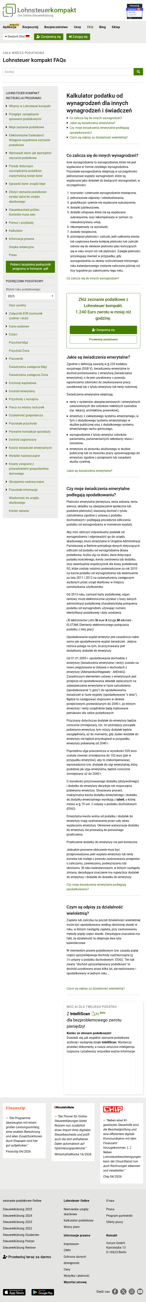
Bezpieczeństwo (56, 27)
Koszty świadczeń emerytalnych (30, 448)
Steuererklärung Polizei (18, 1241)
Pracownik (16, 358)
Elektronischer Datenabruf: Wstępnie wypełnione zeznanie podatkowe (29, 140)
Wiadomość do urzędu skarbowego (24, 500)
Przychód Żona (19, 351)
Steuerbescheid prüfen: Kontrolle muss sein (24, 212)
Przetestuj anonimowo (103, 339)
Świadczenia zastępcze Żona (28, 375)
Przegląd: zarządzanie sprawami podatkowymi (25, 116)
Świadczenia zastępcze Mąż (28, 367)
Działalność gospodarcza (26, 415)
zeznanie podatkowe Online (22, 1200)
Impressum (71, 1244)
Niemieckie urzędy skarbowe (76, 1211)
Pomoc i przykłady (21, 223)
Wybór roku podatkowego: (23, 289)
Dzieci (13, 334)
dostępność (72, 1263)
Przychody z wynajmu (23, 399)
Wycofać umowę (75, 1282)
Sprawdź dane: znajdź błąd (27, 184)
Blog (102, 27)
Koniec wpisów (19, 511)
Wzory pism (72, 1227)
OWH (67, 1250)
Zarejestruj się (50, 37)
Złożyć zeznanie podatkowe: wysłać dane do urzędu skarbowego (28, 196)
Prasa (13, 255)
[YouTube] (140, 1292)
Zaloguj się (80, 37)
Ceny (77, 27)
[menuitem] (17, 36)
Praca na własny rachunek (26, 407)
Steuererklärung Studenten (21, 1235)
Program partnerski (119, 1215)
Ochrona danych (75, 1257)
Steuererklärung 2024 (17, 1215)
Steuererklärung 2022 (17, 1228)
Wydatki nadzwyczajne (24, 456)
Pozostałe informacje (23, 490)
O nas (110, 1200)
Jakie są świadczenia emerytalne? (92, 123)
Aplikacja (9, 27)
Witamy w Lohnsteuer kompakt (30, 106)
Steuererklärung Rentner (19, 1247)
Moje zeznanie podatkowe (26, 127)
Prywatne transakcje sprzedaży (30, 431)
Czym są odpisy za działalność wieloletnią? (99, 137)
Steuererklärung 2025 (17, 1209)
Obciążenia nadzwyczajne (26, 482)
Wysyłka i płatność (76, 1275)
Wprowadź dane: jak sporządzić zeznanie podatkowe (30, 155)
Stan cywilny (17, 305)
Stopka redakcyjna (21, 247)
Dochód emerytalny (22, 391)
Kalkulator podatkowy (79, 1220)
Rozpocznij (30, 27)
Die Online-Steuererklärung (35, 15)
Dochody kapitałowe (22, 383)
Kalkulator (16, 230)
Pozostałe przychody (23, 423)
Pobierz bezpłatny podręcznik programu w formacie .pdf (30, 266)
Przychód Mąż (18, 342)
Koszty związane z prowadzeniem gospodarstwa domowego (29, 468)
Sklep (116, 27)
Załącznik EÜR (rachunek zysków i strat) (25, 316)
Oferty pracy (114, 1222)
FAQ (90, 27)
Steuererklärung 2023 (17, 1222)
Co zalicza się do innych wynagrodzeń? (96, 118)
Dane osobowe (19, 326)
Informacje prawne (21, 239)
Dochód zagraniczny (22, 439)
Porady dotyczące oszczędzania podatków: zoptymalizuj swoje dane (25, 171)
